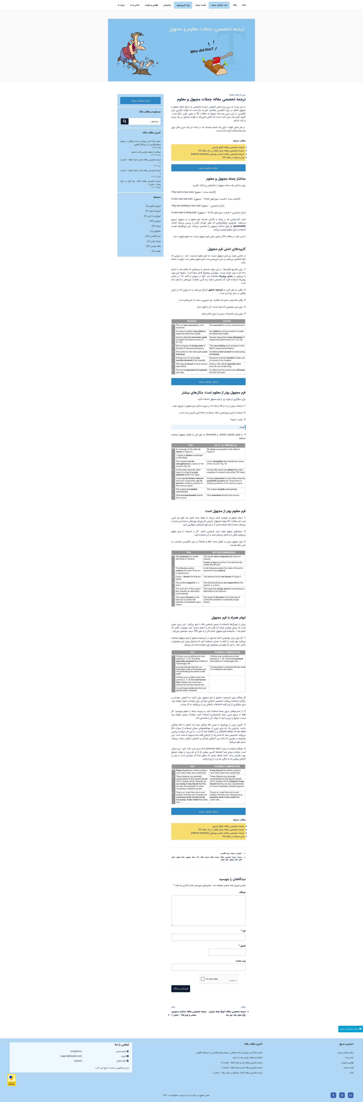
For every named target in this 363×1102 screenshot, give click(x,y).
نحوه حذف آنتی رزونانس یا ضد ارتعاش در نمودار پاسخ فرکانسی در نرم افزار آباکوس (140, 143)
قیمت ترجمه (200, 5)
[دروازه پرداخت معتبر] (11, 1085)
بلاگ (235, 5)
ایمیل (242, 946)
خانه (244, 5)
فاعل (173, 857)
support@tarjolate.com (71, 1056)
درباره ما (121, 5)
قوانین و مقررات (151, 5)
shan (231, 95)
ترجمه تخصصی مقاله (228, 857)
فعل (240, 860)
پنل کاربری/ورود (183, 5)
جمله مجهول (190, 857)
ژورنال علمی (156, 241)
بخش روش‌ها (226, 276)
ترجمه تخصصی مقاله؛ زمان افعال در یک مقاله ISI (221, 150)
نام (243, 931)
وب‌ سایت (241, 961)
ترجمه (233, 853)
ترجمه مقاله (214, 857)
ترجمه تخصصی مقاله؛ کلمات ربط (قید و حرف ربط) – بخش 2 (237, 1072)
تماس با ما (134, 5)
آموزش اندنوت (155, 211)
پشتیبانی (167, 5)
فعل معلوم (224, 860)
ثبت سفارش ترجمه (219, 5)
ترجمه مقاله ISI (203, 857)
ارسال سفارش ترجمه (349, 1029)
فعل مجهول (233, 860)
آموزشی (239, 853)
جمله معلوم (180, 857)
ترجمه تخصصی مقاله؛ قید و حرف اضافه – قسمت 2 (241, 1062)
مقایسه (158, 251)
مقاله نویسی (156, 246)
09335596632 (76, 1051)
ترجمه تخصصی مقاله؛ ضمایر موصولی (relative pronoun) (217, 154)
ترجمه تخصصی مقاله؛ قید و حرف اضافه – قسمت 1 (241, 1067)
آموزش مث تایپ (154, 216)
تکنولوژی (157, 231)
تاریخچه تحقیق (216, 290)
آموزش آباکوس (155, 206)
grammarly (240, 226)
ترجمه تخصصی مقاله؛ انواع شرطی (228, 147)
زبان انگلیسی (225, 853)
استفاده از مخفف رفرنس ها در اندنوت (146, 152)
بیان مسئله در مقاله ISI (233, 157)
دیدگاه (242, 892)
